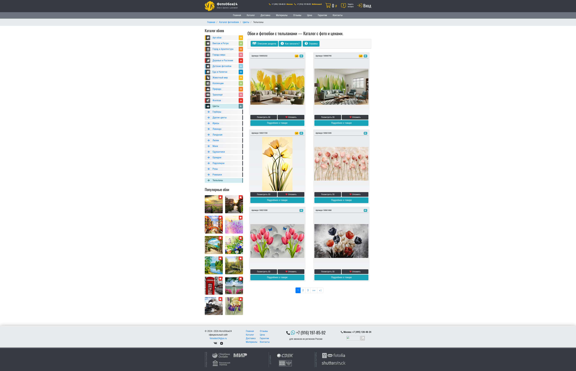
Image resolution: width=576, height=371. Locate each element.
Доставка (265, 15)
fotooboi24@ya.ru (218, 338)
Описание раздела (266, 43)
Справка (313, 43)
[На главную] (209, 6)
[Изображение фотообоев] (214, 224)
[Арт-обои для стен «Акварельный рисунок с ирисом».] (234, 305)
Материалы (282, 15)
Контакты (338, 15)
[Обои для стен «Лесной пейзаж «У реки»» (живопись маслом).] (234, 265)
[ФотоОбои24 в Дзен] (221, 343)
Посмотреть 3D (263, 117)
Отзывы (297, 15)
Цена (309, 15)
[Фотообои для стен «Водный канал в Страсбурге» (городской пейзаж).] (234, 204)
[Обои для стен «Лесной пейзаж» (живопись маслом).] (214, 265)
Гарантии (322, 15)
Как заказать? (292, 43)
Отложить (292, 117)
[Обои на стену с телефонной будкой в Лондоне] (214, 285)
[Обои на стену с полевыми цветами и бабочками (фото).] (234, 244)
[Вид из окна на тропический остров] (234, 285)
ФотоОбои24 (227, 4)
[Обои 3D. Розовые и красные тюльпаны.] (341, 163)
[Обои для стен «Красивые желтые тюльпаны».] (277, 163)
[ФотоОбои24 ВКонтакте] (215, 343)
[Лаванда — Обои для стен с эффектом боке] (234, 224)
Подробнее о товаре (277, 123)
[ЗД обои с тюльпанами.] (277, 240)
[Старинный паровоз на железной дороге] (214, 305)
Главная (237, 15)
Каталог (251, 15)
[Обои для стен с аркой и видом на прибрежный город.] (214, 244)
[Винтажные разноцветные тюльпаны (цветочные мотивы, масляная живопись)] (341, 240)
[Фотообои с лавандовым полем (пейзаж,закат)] (214, 204)
